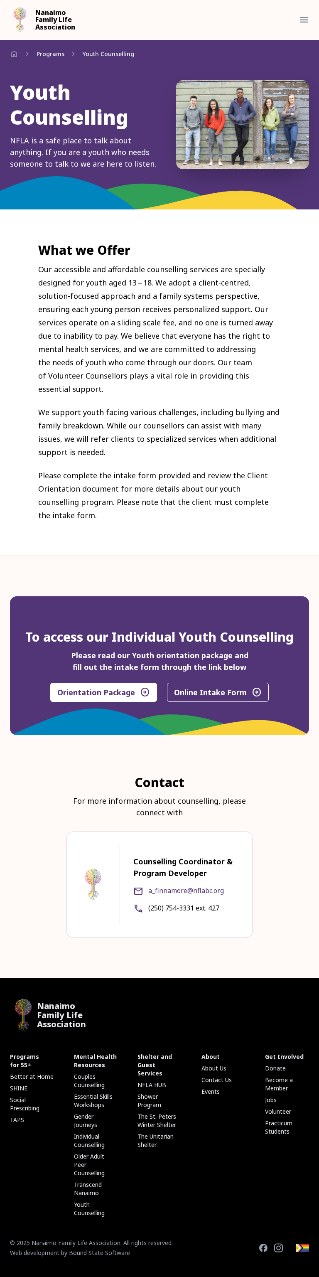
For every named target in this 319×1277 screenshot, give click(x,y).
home (14, 54)
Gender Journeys (85, 1120)
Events (210, 1091)
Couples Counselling (89, 1081)
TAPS (17, 1120)
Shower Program (149, 1100)
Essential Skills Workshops (93, 1100)
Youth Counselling (108, 54)
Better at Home (32, 1076)
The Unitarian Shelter (155, 1140)
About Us (213, 1068)
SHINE (18, 1088)
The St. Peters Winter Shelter (156, 1120)
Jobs (271, 1100)
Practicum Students (278, 1127)
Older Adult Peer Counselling (89, 1164)
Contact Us (216, 1080)
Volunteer (278, 1111)
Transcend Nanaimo (88, 1189)
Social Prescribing (24, 1104)
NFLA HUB (151, 1085)
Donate (275, 1068)
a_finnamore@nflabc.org (186, 890)
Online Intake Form (218, 692)
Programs (50, 54)
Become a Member (279, 1084)
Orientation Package (103, 692)
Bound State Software (99, 1253)
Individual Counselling (89, 1140)
